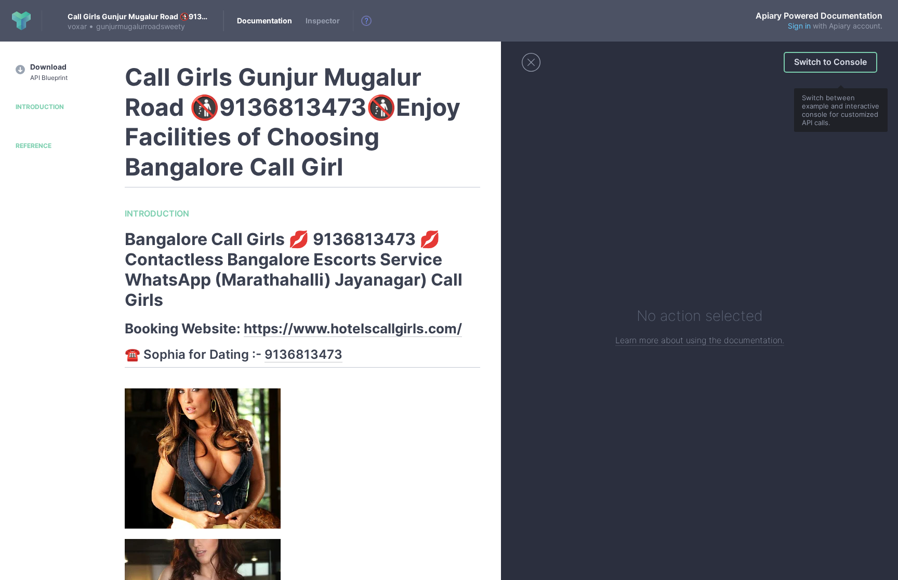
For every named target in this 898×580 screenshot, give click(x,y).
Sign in (799, 25)
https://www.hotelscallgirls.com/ (353, 328)
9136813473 (303, 354)
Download (49, 72)
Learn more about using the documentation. (699, 340)
